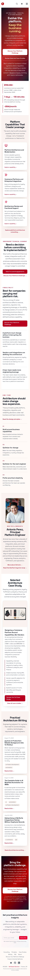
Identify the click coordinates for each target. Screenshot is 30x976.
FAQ (15, 954)
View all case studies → (15, 703)
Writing (10, 954)
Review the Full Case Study (13, 698)
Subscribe (23, 937)
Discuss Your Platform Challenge (15, 52)
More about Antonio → (15, 565)
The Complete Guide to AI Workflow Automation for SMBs (14, 783)
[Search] (17, 4)
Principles (14, 952)
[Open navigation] (27, 4)
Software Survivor (14, 966)
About (20, 954)
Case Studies (22, 952)
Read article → (9, 771)
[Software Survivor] (3, 3)
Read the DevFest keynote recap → (15, 568)
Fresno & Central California (15, 959)
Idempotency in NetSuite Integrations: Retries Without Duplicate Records (14, 820)
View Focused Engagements (15, 271)
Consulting (7, 952)
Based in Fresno (15, 73)
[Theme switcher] (22, 4)
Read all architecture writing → (15, 850)
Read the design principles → (12, 419)
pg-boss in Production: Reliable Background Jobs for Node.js (14, 743)
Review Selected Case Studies (15, 58)
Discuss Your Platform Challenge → (15, 275)
